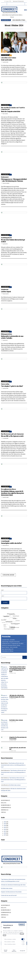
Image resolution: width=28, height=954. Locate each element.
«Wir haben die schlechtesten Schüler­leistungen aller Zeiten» (17, 696)
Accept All (22, 950)
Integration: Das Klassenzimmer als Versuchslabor (11, 891)
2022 (5, 829)
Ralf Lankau (5, 113)
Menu (25, 10)
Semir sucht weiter (6, 60)
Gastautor (5, 243)
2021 (5, 831)
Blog (2, 802)
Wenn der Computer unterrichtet (10, 111)
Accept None (5, 950)
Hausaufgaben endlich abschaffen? (11, 543)
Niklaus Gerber (6, 183)
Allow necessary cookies (10, 939)
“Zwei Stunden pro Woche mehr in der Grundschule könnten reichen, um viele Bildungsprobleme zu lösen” (17, 669)
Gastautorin (5, 62)
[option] (19, 20)
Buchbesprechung (5, 805)
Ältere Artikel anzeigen (8, 574)
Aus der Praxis (4, 800)
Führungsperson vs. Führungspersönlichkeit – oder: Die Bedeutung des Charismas (14, 180)
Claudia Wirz (5, 438)
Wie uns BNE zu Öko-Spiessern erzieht (12, 436)
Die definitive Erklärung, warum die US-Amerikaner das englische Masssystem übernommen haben (12, 493)
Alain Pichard (6, 497)
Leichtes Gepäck (6, 292)
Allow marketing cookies (9, 944)
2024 (5, 825)
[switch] (23, 939)
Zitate (2, 812)
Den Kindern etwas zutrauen (16, 720)
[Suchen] (24, 657)
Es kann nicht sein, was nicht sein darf (9, 895)
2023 (5, 827)
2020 (5, 833)
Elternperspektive (5, 807)
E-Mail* (2, 596)
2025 (5, 823)
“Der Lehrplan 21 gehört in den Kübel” (12, 386)
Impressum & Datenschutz (18, 1)
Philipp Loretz (6, 293)
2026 (5, 821)
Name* (2, 590)
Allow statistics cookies (9, 941)
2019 (5, 835)
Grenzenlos (4, 810)
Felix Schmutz (6, 545)
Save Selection (14, 950)
